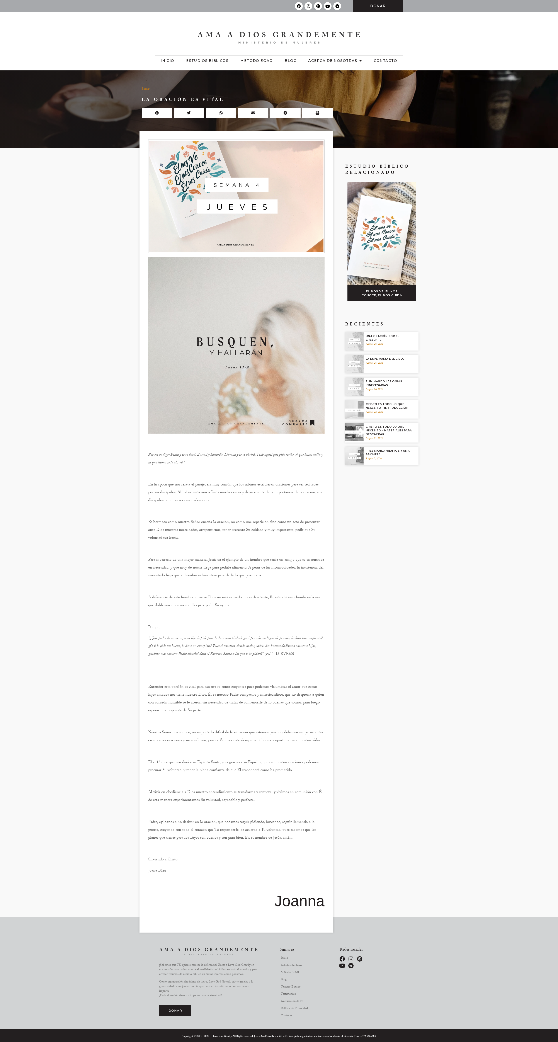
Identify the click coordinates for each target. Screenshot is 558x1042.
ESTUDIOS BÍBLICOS (207, 61)
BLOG (290, 61)
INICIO (167, 61)
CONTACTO (385, 61)
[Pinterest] (318, 6)
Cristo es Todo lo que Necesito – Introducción (387, 405)
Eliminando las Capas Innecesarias (384, 383)
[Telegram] (337, 6)
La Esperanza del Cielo (385, 358)
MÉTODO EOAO (256, 61)
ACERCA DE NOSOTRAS (332, 61)
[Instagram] (308, 6)
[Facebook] (299, 6)
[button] (157, 113)
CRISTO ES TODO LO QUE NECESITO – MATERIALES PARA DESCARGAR (389, 430)
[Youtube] (328, 6)
